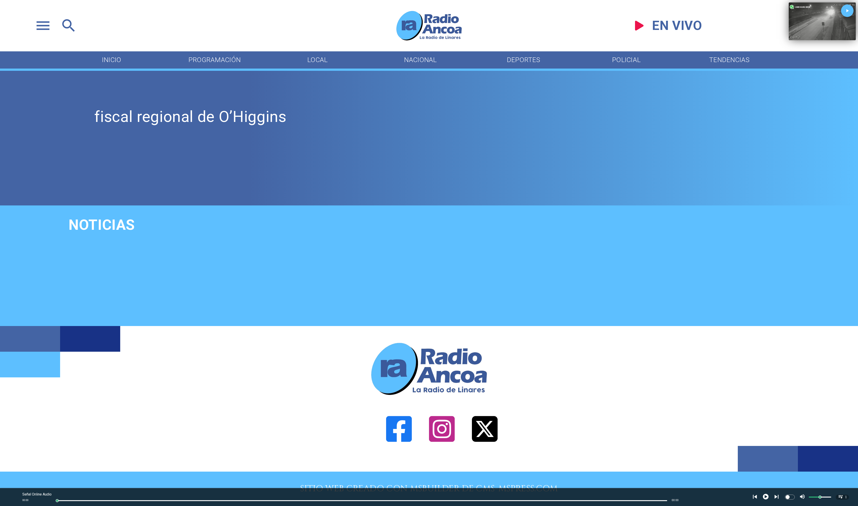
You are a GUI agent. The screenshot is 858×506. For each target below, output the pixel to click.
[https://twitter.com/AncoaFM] (485, 468)
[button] (847, 10)
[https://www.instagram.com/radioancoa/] (442, 468)
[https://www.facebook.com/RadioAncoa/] (399, 468)
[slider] (57, 500)
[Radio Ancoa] (429, 40)
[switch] (790, 497)
